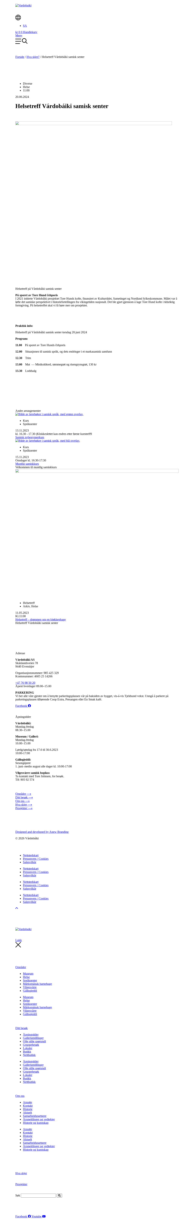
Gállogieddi (30, 990)
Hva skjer (21, 1173)
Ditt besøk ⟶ (24, 797)
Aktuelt (27, 1112)
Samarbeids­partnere (34, 1116)
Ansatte (27, 1102)
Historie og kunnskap (35, 1122)
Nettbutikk (29, 1055)
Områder (20, 967)
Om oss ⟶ (22, 801)
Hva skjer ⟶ (23, 804)
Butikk (27, 1051)
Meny (18, 35)
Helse (26, 977)
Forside (19, 56)
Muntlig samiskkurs (27, 463)
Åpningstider (30, 1034)
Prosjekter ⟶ (23, 808)
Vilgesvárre (30, 987)
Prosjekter (21, 1184)
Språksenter (30, 980)
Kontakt (28, 1105)
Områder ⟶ (23, 793)
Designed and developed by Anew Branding (42, 831)
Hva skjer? (33, 56)
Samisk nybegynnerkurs (29, 437)
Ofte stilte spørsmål (34, 1041)
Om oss (19, 1095)
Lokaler (27, 1048)
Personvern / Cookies (35, 858)
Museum (28, 973)
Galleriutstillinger (33, 1038)
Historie (27, 1109)
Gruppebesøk (31, 1044)
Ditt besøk (21, 1028)
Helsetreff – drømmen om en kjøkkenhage (40, 619)
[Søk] (59, 1196)
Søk (17, 1195)
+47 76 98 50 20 (25, 682)
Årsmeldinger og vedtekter (39, 1119)
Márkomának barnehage (37, 983)
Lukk (18, 940)
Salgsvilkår (29, 862)
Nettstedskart (30, 855)
